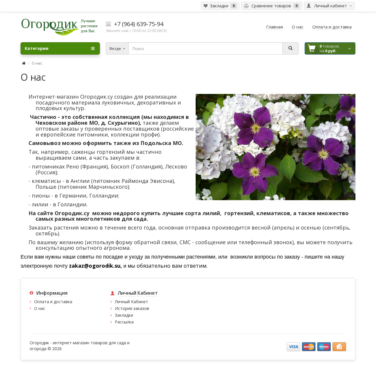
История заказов (132, 308)
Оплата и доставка (53, 301)
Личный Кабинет (131, 301)
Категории (36, 48)
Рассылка (124, 322)
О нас (39, 308)
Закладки (124, 315)
